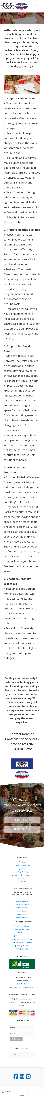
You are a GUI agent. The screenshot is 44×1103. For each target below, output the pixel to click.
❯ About (22, 869)
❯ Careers (22, 882)
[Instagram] (22, 1076)
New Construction (22, 901)
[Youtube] (28, 1076)
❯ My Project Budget (22, 946)
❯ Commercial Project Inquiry (22, 875)
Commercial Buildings (22, 904)
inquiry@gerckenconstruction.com (22, 987)
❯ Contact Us (22, 878)
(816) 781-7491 (22, 984)
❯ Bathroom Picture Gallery (22, 942)
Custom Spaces (22, 911)
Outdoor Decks (22, 914)
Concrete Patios (22, 908)
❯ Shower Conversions (22, 936)
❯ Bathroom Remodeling (22, 929)
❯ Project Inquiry (22, 872)
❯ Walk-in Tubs (22, 933)
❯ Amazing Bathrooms (22, 865)
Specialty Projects (22, 917)
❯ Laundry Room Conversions (22, 939)
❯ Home (22, 862)
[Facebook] (15, 1076)
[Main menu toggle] (36, 6)
